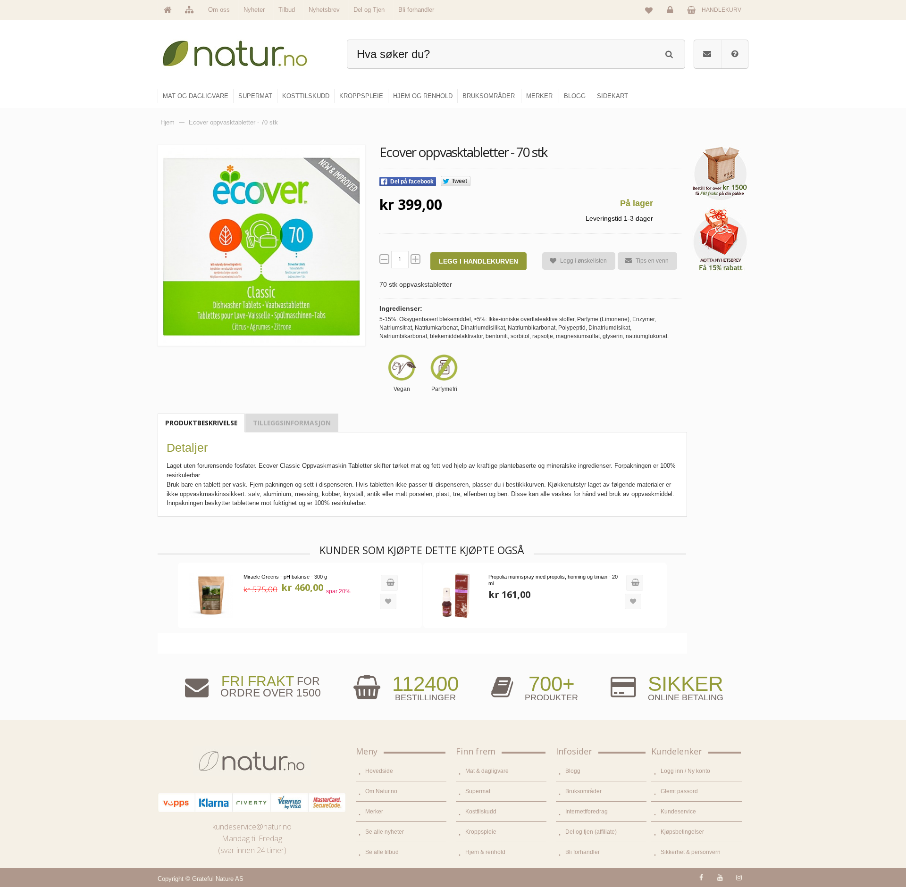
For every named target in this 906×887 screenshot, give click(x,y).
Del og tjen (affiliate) (591, 832)
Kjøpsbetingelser (682, 832)
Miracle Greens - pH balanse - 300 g (285, 577)
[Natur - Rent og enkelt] (244, 50)
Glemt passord (679, 791)
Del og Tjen (369, 9)
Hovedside (379, 771)
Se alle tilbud (382, 852)
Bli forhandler (416, 9)
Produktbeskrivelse (201, 422)
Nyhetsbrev (324, 9)
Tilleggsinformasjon (292, 422)
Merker (374, 811)
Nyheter (254, 9)
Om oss (219, 9)
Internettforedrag (586, 811)
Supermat (477, 791)
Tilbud (286, 9)
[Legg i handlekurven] (389, 583)
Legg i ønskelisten (583, 260)
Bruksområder (583, 791)
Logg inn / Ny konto (685, 771)
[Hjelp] (734, 54)
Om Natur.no (381, 791)
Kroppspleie (480, 832)
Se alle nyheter (384, 832)
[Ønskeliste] (649, 10)
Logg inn (671, 17)
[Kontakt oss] (707, 54)
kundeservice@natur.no (252, 826)
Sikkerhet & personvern (691, 852)
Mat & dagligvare (487, 771)
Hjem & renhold (485, 852)
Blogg (572, 771)
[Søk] (669, 53)
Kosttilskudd (480, 811)
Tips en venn (652, 260)
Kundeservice (678, 811)
